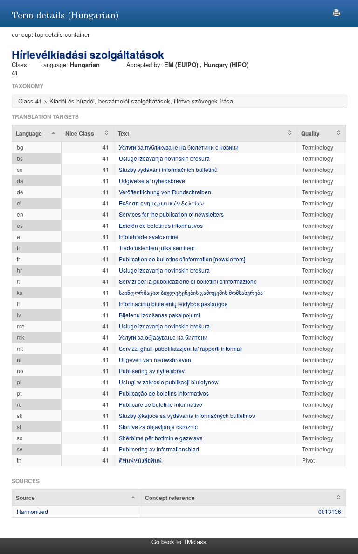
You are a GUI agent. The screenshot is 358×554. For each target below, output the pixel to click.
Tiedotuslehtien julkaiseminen (157, 248)
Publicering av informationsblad (159, 449)
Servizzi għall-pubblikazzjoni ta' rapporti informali (181, 348)
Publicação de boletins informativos (164, 393)
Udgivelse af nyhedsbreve (152, 181)
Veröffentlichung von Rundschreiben (165, 192)
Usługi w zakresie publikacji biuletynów (169, 382)
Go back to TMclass (179, 541)
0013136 (329, 511)
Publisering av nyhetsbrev (152, 371)
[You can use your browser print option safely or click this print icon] (336, 11)
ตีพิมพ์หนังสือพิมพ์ (140, 460)
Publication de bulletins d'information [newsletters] (182, 259)
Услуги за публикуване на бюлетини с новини (179, 147)
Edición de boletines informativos (161, 225)
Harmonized (32, 511)
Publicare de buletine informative (160, 404)
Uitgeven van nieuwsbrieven (155, 359)
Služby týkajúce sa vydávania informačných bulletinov (187, 415)
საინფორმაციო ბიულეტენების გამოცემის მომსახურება (191, 292)
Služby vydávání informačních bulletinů (168, 169)
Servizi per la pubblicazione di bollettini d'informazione (188, 281)
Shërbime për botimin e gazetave (161, 438)
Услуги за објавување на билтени (163, 337)
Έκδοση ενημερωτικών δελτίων (161, 203)
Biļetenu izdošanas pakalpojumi (159, 315)
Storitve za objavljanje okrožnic (158, 427)
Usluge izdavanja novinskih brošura (164, 158)
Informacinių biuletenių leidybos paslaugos (173, 304)
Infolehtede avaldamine (149, 236)
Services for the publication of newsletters (171, 214)
